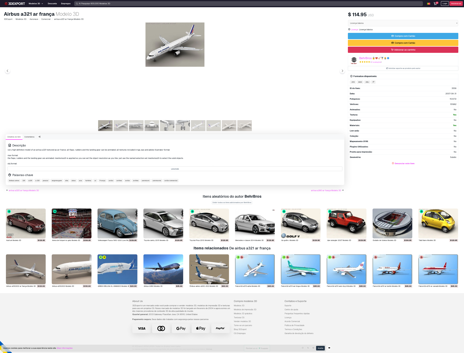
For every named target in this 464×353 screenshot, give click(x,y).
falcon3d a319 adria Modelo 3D (247, 286)
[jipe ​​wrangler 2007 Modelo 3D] (346, 223)
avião (111, 181)
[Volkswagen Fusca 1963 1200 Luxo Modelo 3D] (117, 223)
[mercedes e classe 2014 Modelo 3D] (255, 223)
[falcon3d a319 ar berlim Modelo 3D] (392, 269)
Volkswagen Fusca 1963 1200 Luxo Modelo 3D (116, 240)
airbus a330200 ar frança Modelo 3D (21, 286)
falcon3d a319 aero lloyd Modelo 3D (341, 286)
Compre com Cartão (404, 36)
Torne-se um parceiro (243, 325)
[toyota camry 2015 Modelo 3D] (163, 223)
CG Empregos (240, 333)
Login (445, 3)
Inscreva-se (456, 3)
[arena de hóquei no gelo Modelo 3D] (71, 223)
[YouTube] (329, 348)
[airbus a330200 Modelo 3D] (71, 269)
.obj (367, 82)
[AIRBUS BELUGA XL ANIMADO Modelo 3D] (117, 269)
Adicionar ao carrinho (404, 49)
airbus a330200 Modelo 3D (63, 286)
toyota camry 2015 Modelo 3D (156, 240)
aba (66, 181)
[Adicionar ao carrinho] (37, 235)
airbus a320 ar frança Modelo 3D (24, 190)
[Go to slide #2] (121, 125)
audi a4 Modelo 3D (13, 240)
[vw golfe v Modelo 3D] (301, 223)
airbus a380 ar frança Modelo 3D (326, 190)
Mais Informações (65, 348)
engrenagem (57, 181)
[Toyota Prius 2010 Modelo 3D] (209, 223)
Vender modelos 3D (242, 321)
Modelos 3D (239, 305)
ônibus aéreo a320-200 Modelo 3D (204, 286)
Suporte (288, 305)
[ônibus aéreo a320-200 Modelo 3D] (209, 269)
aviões (119, 181)
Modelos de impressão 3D (245, 309)
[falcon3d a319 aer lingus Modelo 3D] (301, 269)
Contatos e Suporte (295, 301)
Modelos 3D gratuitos (243, 313)
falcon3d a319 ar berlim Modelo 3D (386, 286)
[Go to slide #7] (198, 125)
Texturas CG (239, 317)
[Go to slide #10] (244, 125)
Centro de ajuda (291, 309)
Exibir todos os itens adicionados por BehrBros (232, 202)
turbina (88, 181)
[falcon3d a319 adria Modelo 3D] (255, 269)
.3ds (353, 82)
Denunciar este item (405, 163)
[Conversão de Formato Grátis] (373, 82)
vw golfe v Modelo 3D (289, 240)
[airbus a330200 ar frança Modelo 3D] (26, 269)
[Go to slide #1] (105, 125)
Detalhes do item (14, 137)
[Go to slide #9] (229, 125)
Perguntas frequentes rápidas (297, 313)
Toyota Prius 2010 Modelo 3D (201, 240)
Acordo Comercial (292, 321)
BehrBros (365, 58)
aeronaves (157, 181)
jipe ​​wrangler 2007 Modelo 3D (339, 240)
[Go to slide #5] (167, 125)
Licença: (355, 29)
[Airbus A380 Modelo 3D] (163, 269)
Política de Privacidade (294, 325)
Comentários (29, 137)
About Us (137, 301)
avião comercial (170, 181)
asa (80, 181)
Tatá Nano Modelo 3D (427, 240)
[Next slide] (342, 70)
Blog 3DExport (240, 329)
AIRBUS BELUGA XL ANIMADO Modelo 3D (114, 286)
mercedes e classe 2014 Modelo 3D (249, 240)
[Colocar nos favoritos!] (42, 235)
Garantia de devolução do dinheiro (299, 333)
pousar (45, 181)
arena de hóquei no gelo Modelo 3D (66, 240)
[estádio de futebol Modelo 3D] (392, 223)
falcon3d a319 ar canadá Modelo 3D (433, 286)
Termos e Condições (293, 329)
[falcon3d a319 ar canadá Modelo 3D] (438, 269)
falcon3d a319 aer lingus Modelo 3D (295, 286)
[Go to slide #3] (136, 125)
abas (74, 181)
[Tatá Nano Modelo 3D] (438, 223)
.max (360, 82)
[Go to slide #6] (182, 125)
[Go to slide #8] (213, 125)
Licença (288, 317)
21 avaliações (376, 62)
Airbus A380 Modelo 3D (153, 286)
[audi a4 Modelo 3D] (26, 223)
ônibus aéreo (14, 181)
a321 (30, 181)
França (102, 181)
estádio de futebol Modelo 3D (384, 240)
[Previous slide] (7, 70)
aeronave (145, 181)
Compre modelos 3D (245, 301)
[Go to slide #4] (152, 125)
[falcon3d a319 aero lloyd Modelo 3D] (346, 269)
